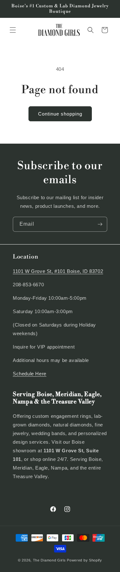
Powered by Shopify (84, 560)
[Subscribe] (100, 224)
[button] (13, 30)
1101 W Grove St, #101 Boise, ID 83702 (58, 271)
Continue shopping (60, 114)
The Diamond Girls (49, 560)
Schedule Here (29, 373)
